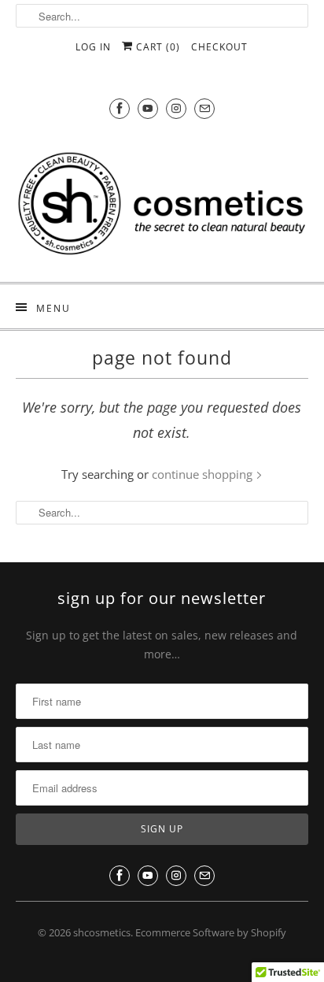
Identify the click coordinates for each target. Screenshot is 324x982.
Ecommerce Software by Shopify (210, 932)
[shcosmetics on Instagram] (176, 108)
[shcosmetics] (161, 202)
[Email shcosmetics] (204, 108)
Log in (93, 47)
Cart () (156, 47)
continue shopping (204, 474)
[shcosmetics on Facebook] (119, 108)
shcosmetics (102, 932)
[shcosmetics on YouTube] (148, 108)
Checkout (219, 47)
